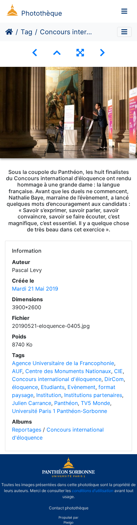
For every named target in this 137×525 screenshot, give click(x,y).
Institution (48, 395)
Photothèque (41, 13)
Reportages (26, 429)
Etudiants (53, 387)
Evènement (81, 387)
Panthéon (66, 403)
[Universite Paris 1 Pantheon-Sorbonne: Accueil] (68, 476)
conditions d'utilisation (92, 490)
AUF (17, 371)
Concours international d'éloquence (56, 379)
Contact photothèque (68, 507)
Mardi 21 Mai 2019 (35, 288)
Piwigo (68, 522)
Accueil (9, 32)
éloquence (25, 387)
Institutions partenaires (93, 395)
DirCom (114, 379)
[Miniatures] (56, 53)
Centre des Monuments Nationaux (68, 371)
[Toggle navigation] (124, 11)
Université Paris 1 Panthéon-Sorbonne (59, 411)
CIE (118, 371)
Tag (26, 32)
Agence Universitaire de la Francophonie (63, 363)
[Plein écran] (80, 53)
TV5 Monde (95, 403)
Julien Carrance (31, 403)
